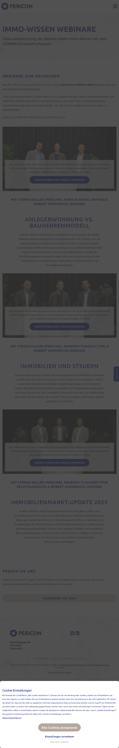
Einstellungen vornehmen (59, 736)
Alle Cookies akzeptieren (59, 727)
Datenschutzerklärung (11, 717)
